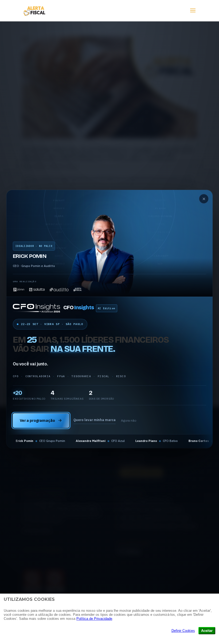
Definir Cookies (183, 631)
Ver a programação (37, 420)
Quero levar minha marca (94, 420)
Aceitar (207, 631)
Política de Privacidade (94, 619)
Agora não (128, 420)
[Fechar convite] (204, 199)
